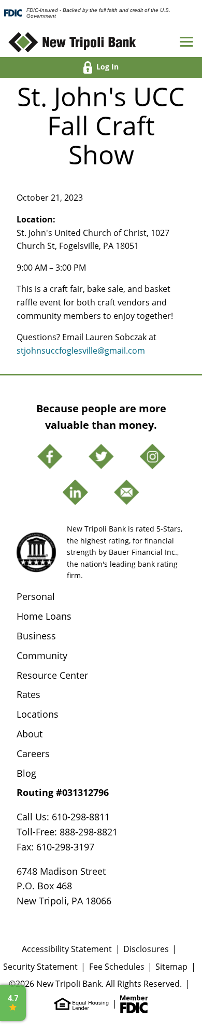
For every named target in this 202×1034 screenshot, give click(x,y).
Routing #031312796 (63, 792)
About (29, 734)
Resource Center (52, 675)
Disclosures (146, 949)
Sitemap (171, 966)
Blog (26, 773)
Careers (33, 753)
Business (36, 636)
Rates (28, 694)
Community (42, 655)
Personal (36, 596)
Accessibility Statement (67, 949)
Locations (38, 714)
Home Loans (44, 616)
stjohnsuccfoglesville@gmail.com (81, 350)
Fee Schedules (117, 966)
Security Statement (40, 966)
